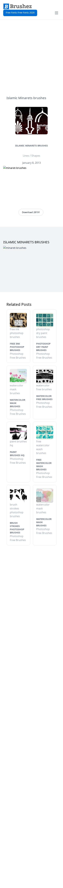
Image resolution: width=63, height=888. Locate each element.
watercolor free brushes (44, 397)
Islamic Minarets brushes (31, 145)
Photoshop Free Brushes (18, 355)
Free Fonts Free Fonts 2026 (20, 12)
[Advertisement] (31, 57)
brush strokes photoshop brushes (17, 527)
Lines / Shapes (31, 155)
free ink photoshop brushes (17, 347)
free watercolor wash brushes (44, 464)
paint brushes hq (17, 453)
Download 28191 (31, 212)
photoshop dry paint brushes (43, 347)
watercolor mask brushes (17, 403)
